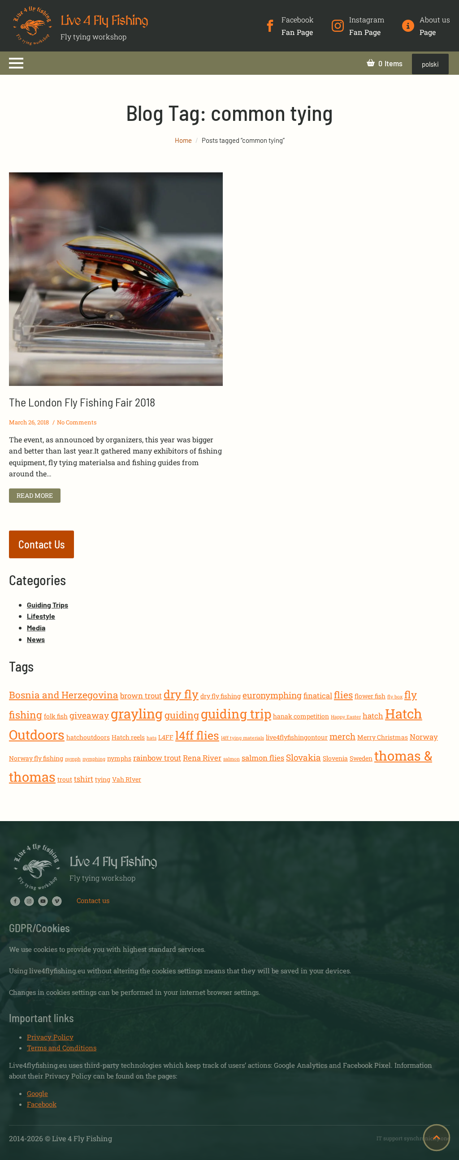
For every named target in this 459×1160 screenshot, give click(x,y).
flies (343, 695)
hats (151, 738)
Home (183, 140)
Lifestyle (41, 616)
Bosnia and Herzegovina (63, 695)
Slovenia (335, 758)
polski (430, 64)
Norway (424, 737)
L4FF (165, 737)
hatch (373, 716)
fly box (395, 696)
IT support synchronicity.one (413, 1138)
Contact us (93, 900)
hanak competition (301, 716)
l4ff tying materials (242, 738)
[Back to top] (436, 1137)
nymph (73, 759)
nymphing (93, 759)
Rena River (202, 758)
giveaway (89, 715)
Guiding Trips (47, 604)
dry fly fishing (220, 696)
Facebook (41, 1104)
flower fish (370, 696)
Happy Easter (346, 717)
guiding (182, 715)
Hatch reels (128, 737)
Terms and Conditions (61, 1047)
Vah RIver (126, 779)
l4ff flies (197, 735)
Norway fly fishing (36, 758)
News (36, 639)
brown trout (141, 695)
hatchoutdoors (88, 737)
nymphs (119, 758)
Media (36, 627)
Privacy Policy (50, 1036)
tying (102, 779)
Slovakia (303, 757)
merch (342, 736)
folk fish (56, 716)
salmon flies (263, 758)
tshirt (83, 779)
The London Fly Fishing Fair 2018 (82, 402)
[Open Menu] (16, 63)
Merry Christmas (382, 737)
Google (37, 1093)
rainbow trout (157, 758)
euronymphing (272, 695)
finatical (317, 695)
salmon (231, 759)
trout (64, 779)
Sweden (361, 758)
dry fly (181, 694)
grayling (137, 713)
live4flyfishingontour (297, 737)
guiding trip (236, 713)
